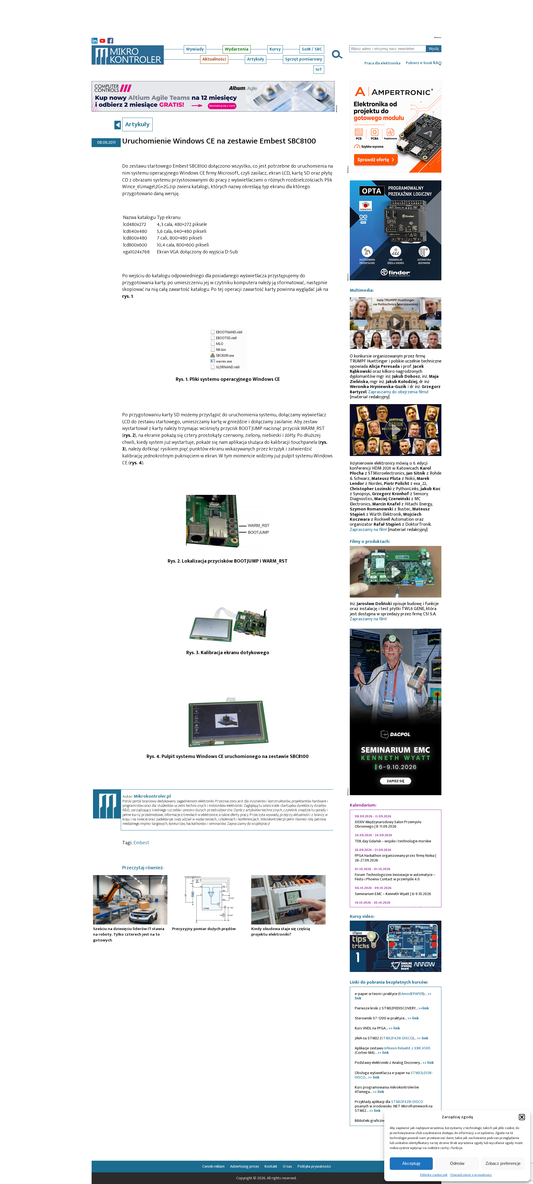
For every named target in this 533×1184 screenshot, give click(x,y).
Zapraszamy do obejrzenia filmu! (398, 392)
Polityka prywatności (314, 1166)
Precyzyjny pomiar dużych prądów (204, 928)
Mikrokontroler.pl (152, 796)
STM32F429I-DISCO (397, 1038)
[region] (395, 858)
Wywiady (195, 49)
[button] (522, 1117)
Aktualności (214, 59)
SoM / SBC (312, 49)
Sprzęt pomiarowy (303, 59)
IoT (319, 69)
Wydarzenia (236, 49)
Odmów (457, 1163)
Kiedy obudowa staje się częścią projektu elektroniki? (280, 931)
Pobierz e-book (423, 63)
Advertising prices (244, 1166)
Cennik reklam (213, 1166)
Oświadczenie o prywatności (471, 1175)
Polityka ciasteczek (433, 1175)
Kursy (275, 49)
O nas (287, 1166)
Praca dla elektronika (382, 63)
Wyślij (434, 49)
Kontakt (271, 1166)
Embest (141, 843)
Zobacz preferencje (503, 1163)
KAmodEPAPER (411, 994)
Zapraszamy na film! (368, 529)
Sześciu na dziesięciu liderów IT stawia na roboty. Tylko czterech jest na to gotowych (128, 934)
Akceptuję (411, 1163)
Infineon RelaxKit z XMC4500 (407, 1048)
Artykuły (255, 59)
